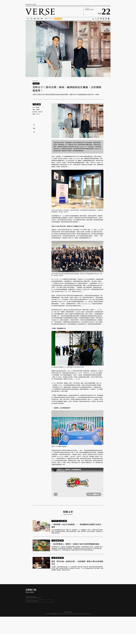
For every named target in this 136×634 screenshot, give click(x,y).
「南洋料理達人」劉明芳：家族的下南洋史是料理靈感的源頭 (75, 544)
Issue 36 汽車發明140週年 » (89, 9)
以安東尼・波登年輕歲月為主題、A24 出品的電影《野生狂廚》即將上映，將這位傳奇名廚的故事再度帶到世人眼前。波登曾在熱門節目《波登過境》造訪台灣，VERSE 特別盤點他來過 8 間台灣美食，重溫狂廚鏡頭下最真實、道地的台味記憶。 (77, 568)
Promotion (55, 520)
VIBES (46, 18)
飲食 (62, 540)
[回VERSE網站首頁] (40, 11)
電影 (58, 557)
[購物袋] (101, 19)
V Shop (50, 18)
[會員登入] (98, 19)
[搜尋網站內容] (96, 19)
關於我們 (66, 612)
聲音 (38, 18)
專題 (35, 18)
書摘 (58, 540)
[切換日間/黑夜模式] (93, 19)
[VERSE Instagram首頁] (106, 19)
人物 (28, 18)
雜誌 (42, 18)
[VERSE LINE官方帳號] (108, 19)
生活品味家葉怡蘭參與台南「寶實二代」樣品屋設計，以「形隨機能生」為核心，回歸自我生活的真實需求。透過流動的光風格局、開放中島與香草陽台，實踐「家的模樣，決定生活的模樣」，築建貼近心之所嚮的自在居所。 (77, 531)
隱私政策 (70, 612)
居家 (65, 521)
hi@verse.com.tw (74, 613)
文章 (31, 18)
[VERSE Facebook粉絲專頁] (103, 19)
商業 (39, 104)
